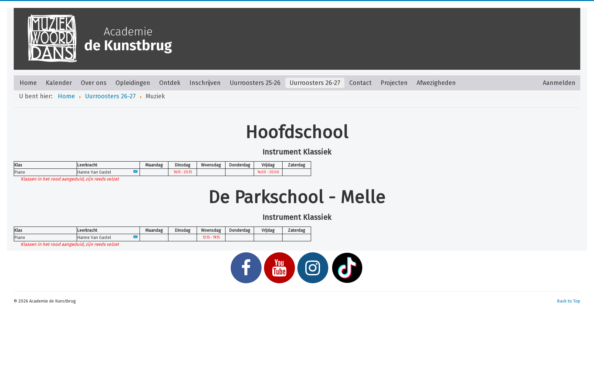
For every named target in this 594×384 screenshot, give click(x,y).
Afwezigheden (436, 83)
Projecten (394, 83)
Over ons (94, 83)
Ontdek (169, 83)
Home (28, 83)
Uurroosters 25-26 (255, 83)
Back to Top (568, 301)
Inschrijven (205, 83)
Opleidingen (133, 83)
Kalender (59, 83)
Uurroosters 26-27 (314, 83)
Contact (360, 83)
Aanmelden (559, 83)
